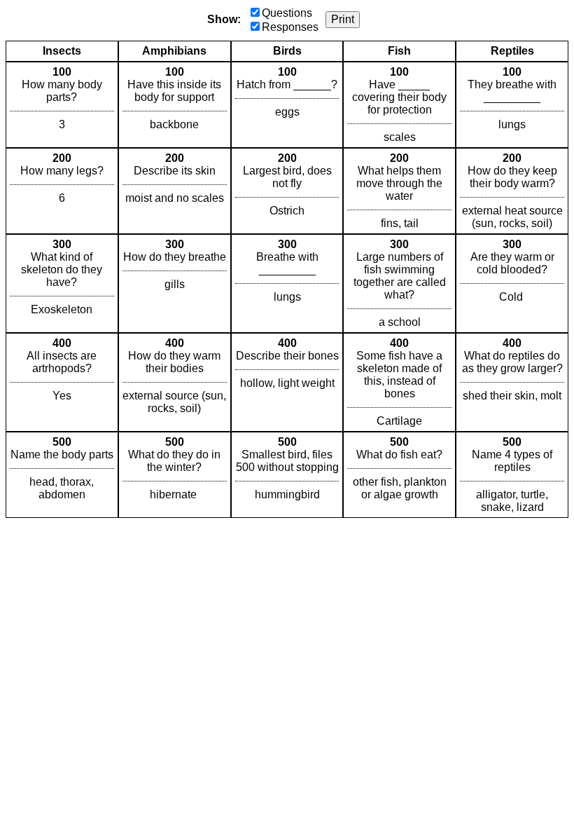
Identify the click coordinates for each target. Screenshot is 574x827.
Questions (287, 13)
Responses (290, 27)
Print (342, 19)
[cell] (62, 105)
